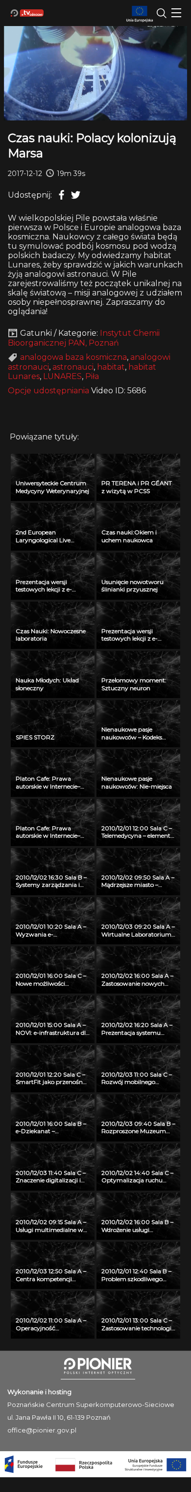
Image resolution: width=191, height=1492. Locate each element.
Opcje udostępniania (48, 390)
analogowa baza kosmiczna (73, 357)
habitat (111, 367)
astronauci (73, 367)
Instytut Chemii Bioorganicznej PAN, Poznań (84, 338)
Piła (92, 376)
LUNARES (62, 376)
